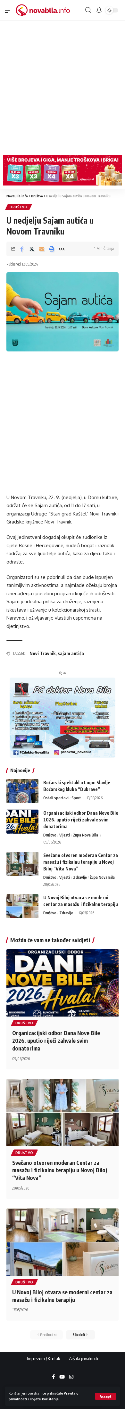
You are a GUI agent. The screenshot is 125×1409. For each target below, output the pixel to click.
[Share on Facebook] (21, 249)
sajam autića (71, 653)
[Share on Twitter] (31, 249)
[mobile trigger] (10, 10)
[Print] (51, 249)
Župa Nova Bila (85, 835)
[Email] (41, 249)
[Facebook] (53, 1377)
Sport (76, 797)
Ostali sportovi (56, 797)
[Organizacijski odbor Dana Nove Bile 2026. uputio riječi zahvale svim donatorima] (22, 822)
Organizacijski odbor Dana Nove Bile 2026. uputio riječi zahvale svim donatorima (80, 819)
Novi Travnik (42, 653)
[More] (61, 249)
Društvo (19, 207)
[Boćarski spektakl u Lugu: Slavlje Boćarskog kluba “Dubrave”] (22, 791)
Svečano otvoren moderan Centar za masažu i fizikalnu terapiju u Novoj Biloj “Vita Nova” (80, 862)
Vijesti (64, 835)
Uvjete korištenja (44, 1399)
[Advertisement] (62, 86)
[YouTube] (62, 1377)
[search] (88, 10)
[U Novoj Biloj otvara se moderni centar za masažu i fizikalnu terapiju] (22, 906)
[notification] (99, 10)
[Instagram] (71, 1377)
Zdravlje (80, 877)
